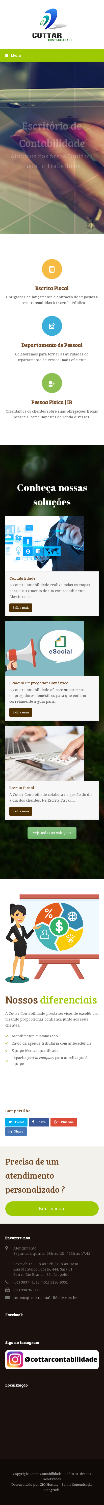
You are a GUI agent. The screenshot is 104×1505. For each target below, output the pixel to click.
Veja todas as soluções (52, 833)
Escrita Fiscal (21, 787)
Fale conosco (52, 1208)
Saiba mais (21, 607)
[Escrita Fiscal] (44, 778)
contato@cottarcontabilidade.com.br (45, 1298)
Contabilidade (22, 578)
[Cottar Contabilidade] (52, 25)
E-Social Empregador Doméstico (38, 682)
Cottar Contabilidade (46, 1474)
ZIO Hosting (49, 1484)
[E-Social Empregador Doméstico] (44, 673)
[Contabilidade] (44, 568)
